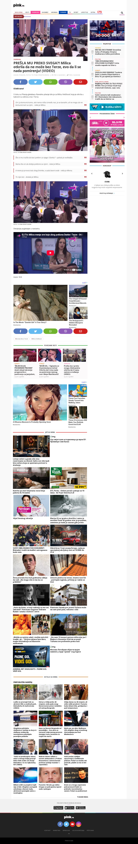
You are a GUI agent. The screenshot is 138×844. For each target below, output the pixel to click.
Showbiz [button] (45, 12)
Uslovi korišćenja (78, 830)
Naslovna (19, 12)
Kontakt (47, 830)
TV (70, 12)
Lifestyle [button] (84, 12)
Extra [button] (93, 12)
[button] (16, 359)
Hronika (54, 12)
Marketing (56, 830)
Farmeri (63, 12)
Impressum (66, 830)
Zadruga (35, 12)
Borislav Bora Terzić (21, 339)
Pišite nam (90, 830)
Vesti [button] (27, 12)
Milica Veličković (36, 339)
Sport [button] (76, 12)
